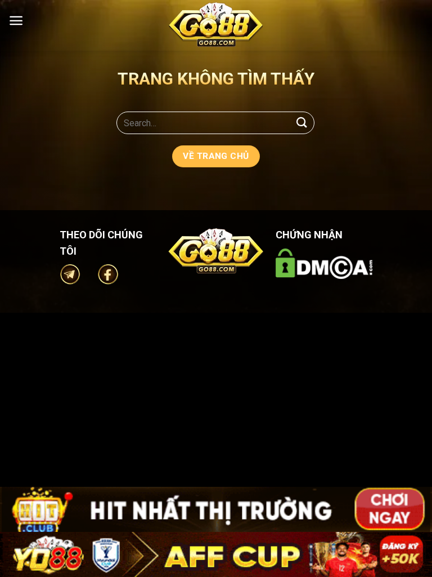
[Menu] (16, 20)
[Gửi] (302, 123)
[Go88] (216, 24)
